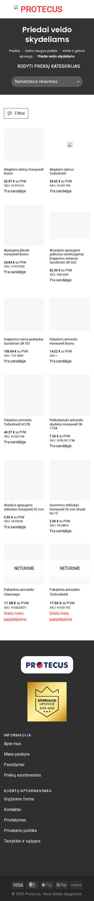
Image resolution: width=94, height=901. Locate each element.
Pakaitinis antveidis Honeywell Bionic (63, 341)
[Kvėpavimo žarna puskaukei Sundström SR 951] (24, 314)
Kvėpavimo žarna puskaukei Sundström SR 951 (23, 341)
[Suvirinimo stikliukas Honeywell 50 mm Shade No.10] (70, 480)
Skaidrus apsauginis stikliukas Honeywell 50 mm (24, 507)
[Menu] (7, 9)
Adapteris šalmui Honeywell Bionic (24, 171)
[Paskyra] (87, 9)
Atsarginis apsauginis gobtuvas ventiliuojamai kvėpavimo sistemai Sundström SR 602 (67, 256)
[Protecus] (39, 9)
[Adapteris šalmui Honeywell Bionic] (24, 144)
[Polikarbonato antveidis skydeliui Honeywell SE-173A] (70, 395)
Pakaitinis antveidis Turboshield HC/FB (18, 422)
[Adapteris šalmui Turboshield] (70, 144)
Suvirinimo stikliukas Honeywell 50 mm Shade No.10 (67, 509)
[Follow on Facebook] (8, 855)
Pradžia (14, 51)
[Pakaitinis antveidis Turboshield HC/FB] (24, 395)
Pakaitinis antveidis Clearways (19, 591)
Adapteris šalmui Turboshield (62, 171)
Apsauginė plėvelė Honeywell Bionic (16, 252)
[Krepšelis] (78, 9)
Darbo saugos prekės (41, 51)
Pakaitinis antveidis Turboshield (65, 591)
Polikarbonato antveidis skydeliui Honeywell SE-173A (66, 424)
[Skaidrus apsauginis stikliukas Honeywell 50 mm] (24, 480)
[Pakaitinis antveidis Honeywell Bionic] (70, 314)
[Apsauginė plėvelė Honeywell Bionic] (24, 225)
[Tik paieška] (70, 9)
